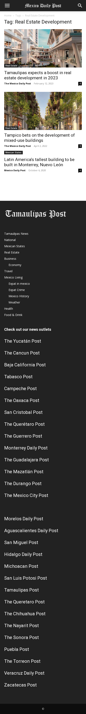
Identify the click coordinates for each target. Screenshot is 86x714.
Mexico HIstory (19, 296)
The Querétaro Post (24, 424)
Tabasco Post (18, 376)
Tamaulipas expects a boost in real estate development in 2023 (37, 75)
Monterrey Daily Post (26, 448)
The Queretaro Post (24, 601)
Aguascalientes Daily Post (31, 530)
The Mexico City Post (26, 495)
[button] (7, 5)
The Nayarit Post (21, 625)
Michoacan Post (21, 566)
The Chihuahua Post (25, 613)
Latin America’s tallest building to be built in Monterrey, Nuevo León (39, 162)
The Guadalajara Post (26, 459)
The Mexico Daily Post (17, 83)
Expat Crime (17, 290)
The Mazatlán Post (23, 471)
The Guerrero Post (23, 436)
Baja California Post (25, 364)
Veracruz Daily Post (24, 673)
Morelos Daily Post (23, 518)
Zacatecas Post (20, 685)
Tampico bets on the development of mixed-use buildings (39, 138)
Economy (15, 265)
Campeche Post (20, 388)
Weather (14, 302)
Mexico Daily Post (14, 170)
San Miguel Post (21, 542)
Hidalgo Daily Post (23, 554)
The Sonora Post (21, 637)
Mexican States (13, 152)
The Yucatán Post (22, 341)
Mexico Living (13, 277)
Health (8, 309)
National (10, 240)
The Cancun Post (22, 353)
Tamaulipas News (16, 234)
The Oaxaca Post (21, 400)
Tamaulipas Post (21, 590)
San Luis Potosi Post (25, 578)
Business (10, 259)
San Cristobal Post (23, 412)
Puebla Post (16, 649)
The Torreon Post (22, 661)
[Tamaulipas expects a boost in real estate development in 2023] (43, 48)
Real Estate (11, 65)
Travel (8, 271)
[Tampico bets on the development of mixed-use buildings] (43, 111)
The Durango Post (23, 483)
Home (7, 15)
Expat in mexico (19, 284)
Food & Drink (13, 315)
